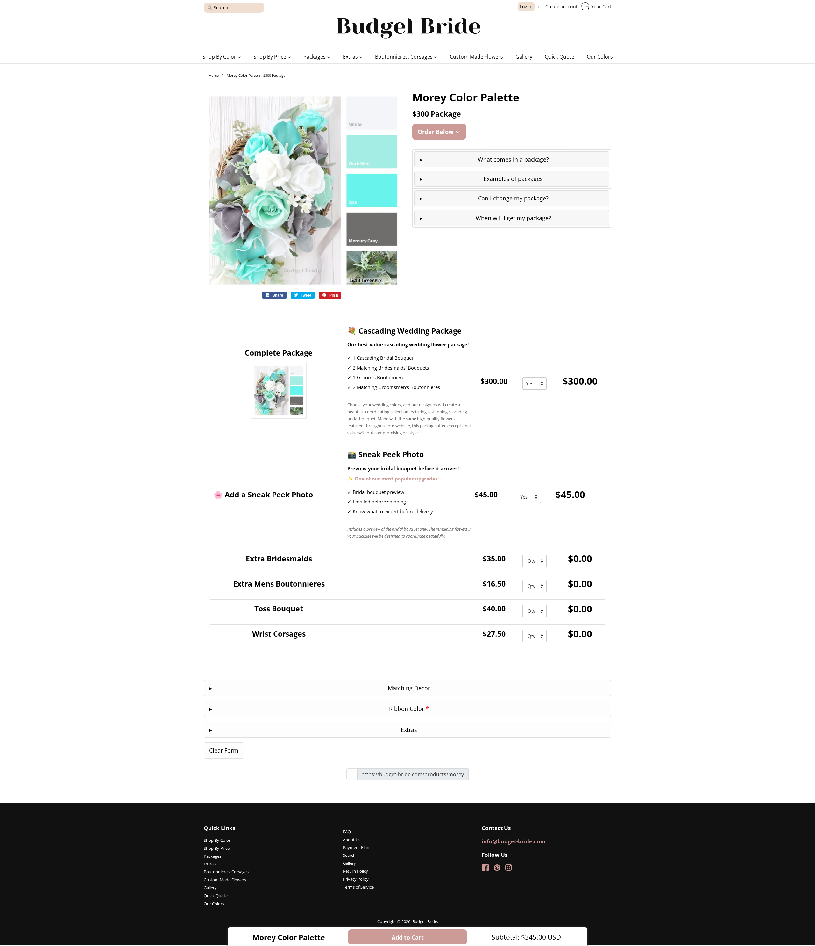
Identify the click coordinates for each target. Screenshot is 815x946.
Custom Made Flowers (476, 56)
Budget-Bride (424, 921)
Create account (561, 7)
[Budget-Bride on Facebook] (485, 869)
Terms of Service (358, 887)
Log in (526, 7)
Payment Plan (356, 847)
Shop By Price (270, 56)
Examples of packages (513, 179)
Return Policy (355, 871)
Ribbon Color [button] (409, 708)
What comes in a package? (513, 159)
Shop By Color (219, 56)
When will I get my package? (513, 218)
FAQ (347, 831)
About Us (351, 839)
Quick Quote (559, 56)
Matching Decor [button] (409, 688)
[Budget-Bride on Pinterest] (496, 869)
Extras (351, 56)
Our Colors (600, 56)
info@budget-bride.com (514, 841)
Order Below (436, 131)
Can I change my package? (513, 198)
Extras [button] (409, 729)
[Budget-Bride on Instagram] (508, 869)
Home (214, 75)
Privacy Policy (356, 879)
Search (349, 855)
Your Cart (600, 7)
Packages (315, 56)
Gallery (523, 56)
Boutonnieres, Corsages (404, 56)
